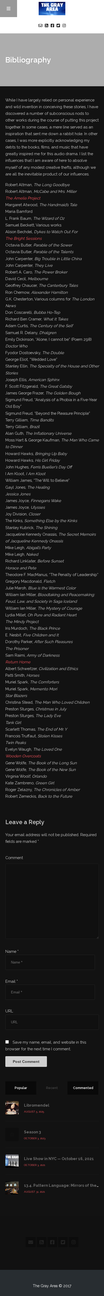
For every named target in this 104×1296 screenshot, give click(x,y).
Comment (14, 857)
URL (9, 1011)
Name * (12, 951)
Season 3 (32, 1132)
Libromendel (36, 1105)
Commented (83, 1088)
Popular (21, 1088)
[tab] (21, 1088)
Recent (52, 1088)
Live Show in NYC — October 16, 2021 (59, 1159)
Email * (11, 981)
